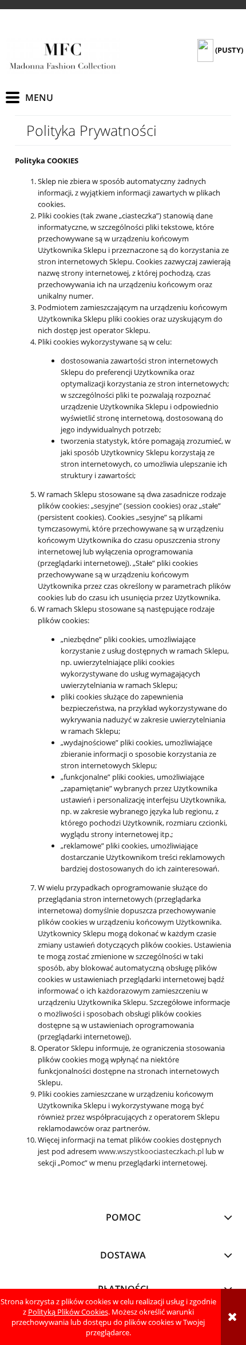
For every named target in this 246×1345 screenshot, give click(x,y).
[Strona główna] (63, 56)
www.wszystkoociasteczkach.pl (151, 1151)
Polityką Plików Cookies (68, 1312)
